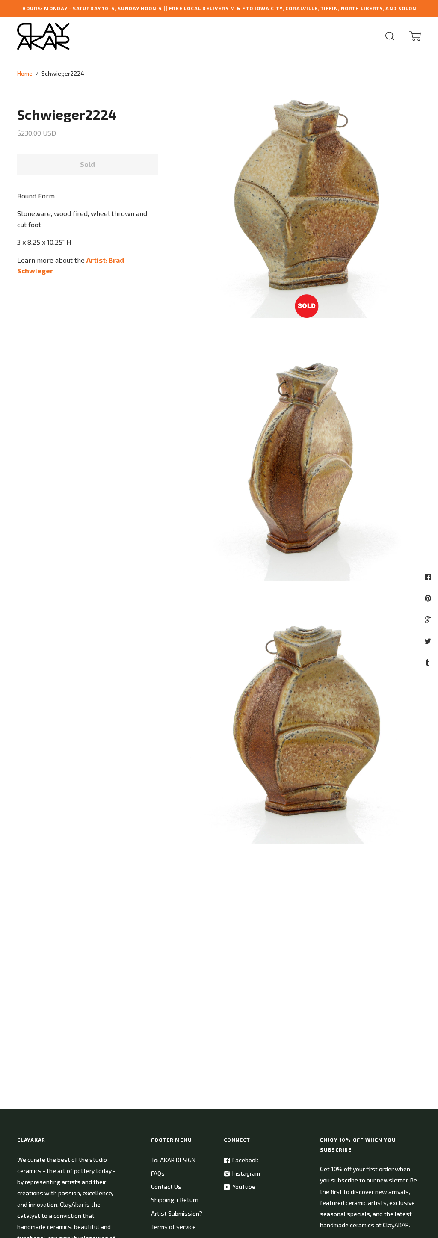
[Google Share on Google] (428, 619)
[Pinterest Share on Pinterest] (429, 598)
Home (25, 73)
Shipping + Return (174, 1199)
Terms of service (173, 1226)
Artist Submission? (176, 1213)
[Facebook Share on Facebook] (429, 576)
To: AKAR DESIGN (173, 1160)
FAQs (158, 1173)
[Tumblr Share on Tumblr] (428, 662)
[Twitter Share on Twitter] (428, 640)
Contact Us (166, 1186)
